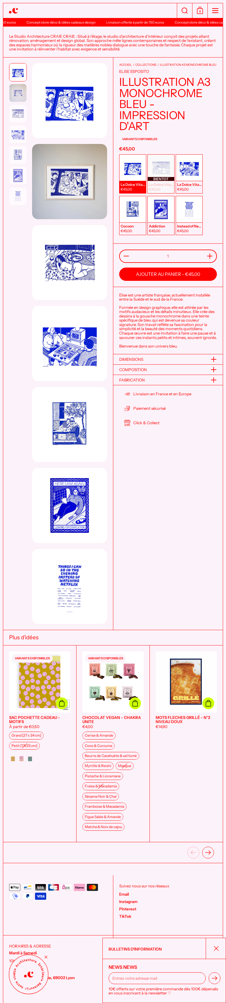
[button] (184, 10)
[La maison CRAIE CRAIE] (90, 10)
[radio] (132, 174)
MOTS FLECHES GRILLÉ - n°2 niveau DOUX (186, 743)
